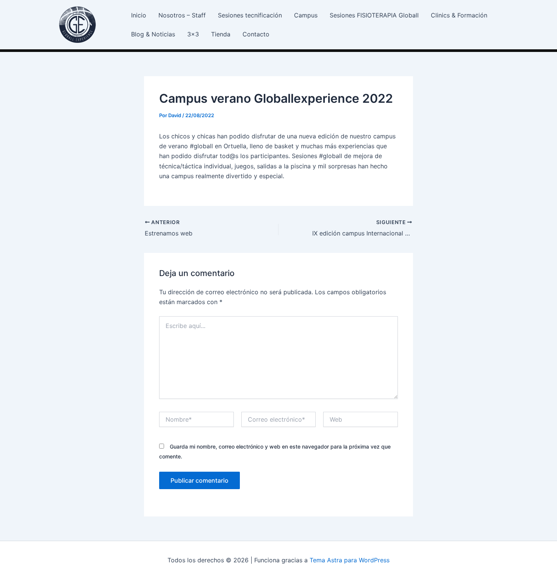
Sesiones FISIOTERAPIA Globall (374, 15)
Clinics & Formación (459, 15)
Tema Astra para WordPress (350, 560)
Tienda (220, 34)
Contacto (256, 34)
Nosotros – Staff (182, 15)
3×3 (193, 34)
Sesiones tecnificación (250, 15)
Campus (306, 15)
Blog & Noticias (153, 34)
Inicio (138, 15)
